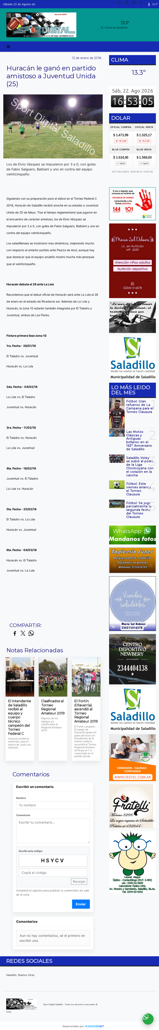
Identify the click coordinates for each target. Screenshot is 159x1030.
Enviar (81, 904)
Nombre (21, 798)
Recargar (79, 881)
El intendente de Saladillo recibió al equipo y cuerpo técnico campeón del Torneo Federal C (19, 717)
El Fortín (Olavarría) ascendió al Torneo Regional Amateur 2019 (86, 711)
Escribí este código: (31, 851)
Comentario (23, 815)
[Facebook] (142, 4)
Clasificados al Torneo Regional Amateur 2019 (53, 707)
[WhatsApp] (128, 4)
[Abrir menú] (8, 46)
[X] (135, 4)
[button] (121, 4)
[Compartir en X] (23, 633)
